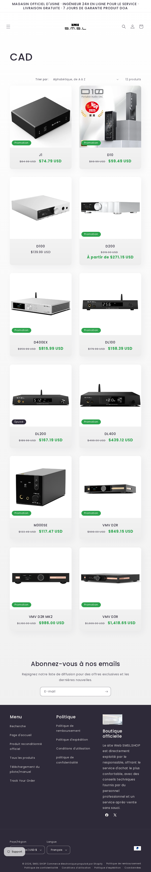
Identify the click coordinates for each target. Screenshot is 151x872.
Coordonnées (132, 867)
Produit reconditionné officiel (26, 746)
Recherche (18, 726)
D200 (110, 246)
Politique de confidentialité (41, 867)
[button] (8, 26)
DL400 (110, 434)
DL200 (40, 434)
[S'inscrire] (106, 691)
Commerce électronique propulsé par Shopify (75, 863)
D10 (110, 155)
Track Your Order (22, 781)
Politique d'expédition (72, 740)
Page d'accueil (20, 735)
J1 (40, 155)
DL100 (110, 342)
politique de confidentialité (67, 759)
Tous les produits (22, 758)
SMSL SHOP (39, 863)
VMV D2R (110, 525)
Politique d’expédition (107, 867)
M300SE (41, 525)
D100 (40, 246)
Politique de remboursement (68, 728)
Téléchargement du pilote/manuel (25, 769)
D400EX (41, 342)
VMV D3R (110, 617)
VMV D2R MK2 (41, 617)
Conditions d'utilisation (73, 748)
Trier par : (42, 79)
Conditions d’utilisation (76, 867)
